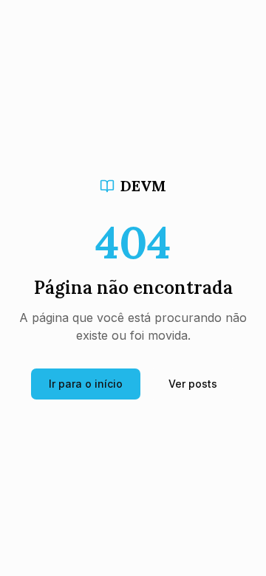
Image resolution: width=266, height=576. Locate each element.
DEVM (143, 185)
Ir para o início (86, 383)
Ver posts (192, 383)
